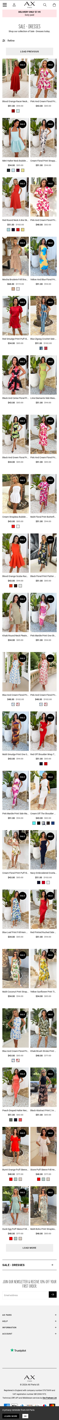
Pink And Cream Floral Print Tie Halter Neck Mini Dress (43, 101)
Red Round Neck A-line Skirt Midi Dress (15, 220)
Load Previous (29, 51)
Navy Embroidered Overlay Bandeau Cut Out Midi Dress (43, 872)
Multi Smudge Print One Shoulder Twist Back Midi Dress (15, 754)
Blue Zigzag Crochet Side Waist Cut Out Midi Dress (43, 338)
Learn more (10, 1416)
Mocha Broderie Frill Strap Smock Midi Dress (15, 279)
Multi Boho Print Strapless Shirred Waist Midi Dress (43, 1228)
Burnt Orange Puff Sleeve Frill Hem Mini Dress (15, 1169)
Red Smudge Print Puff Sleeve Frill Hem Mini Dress (15, 338)
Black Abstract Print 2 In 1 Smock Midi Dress (43, 1110)
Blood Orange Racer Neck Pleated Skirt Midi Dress (15, 101)
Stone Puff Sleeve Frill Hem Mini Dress (43, 1169)
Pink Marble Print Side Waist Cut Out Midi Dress (15, 813)
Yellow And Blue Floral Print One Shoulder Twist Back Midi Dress (43, 279)
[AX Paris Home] (29, 5)
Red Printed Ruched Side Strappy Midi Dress (43, 932)
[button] (29, 1265)
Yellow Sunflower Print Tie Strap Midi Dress (43, 991)
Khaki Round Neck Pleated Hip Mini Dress (15, 635)
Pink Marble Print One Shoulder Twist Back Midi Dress (43, 635)
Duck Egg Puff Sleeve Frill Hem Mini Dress (15, 1228)
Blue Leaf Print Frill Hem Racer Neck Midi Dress (15, 932)
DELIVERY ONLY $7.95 (29, 13)
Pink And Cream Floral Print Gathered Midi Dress (43, 457)
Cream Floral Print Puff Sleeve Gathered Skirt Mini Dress (15, 872)
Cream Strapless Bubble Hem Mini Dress (15, 516)
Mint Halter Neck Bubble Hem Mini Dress (15, 160)
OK (25, 1416)
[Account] (14, 5)
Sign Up (53, 1294)
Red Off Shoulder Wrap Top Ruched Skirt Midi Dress (43, 754)
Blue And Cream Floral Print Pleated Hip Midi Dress (15, 694)
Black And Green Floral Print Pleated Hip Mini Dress (15, 457)
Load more (29, 1247)
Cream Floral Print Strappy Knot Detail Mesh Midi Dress (43, 160)
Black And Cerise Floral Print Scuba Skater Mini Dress (15, 398)
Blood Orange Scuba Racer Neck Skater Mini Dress (15, 576)
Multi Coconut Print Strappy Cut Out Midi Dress (15, 991)
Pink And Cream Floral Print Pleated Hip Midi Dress (43, 694)
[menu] (5, 5)
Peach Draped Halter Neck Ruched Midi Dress (15, 1110)
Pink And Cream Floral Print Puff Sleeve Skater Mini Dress (43, 220)
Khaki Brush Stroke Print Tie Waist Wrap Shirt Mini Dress (43, 1050)
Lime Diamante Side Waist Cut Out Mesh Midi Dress (43, 398)
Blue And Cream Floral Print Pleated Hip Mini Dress (15, 1050)
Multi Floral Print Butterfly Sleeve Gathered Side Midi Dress (43, 516)
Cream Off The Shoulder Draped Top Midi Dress (43, 813)
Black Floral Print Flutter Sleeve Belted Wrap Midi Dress (43, 576)
